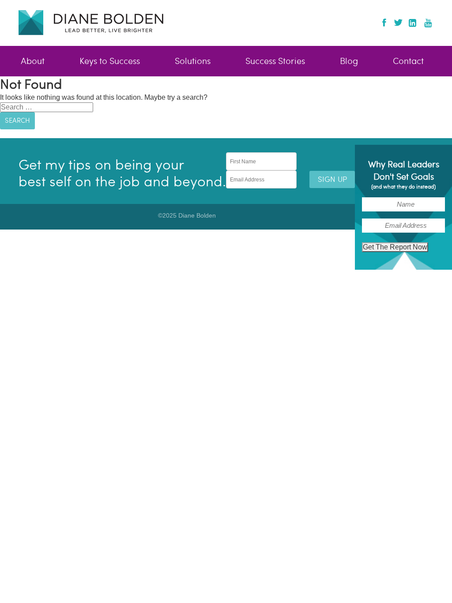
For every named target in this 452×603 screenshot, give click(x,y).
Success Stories (275, 61)
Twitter (398, 22)
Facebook (384, 22)
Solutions (193, 61)
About (33, 61)
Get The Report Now (395, 247)
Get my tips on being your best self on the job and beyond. (122, 173)
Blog (349, 61)
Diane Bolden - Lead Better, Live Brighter (91, 22)
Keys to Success (109, 61)
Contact (408, 61)
